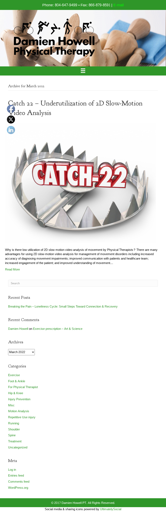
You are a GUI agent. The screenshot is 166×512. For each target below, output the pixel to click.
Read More (12, 269)
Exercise (14, 375)
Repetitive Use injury (21, 417)
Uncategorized (17, 447)
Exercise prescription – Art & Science (57, 329)
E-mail (118, 5)
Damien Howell (18, 329)
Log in (12, 470)
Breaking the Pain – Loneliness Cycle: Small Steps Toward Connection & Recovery (63, 306)
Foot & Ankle (16, 381)
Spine (12, 435)
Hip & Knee (15, 393)
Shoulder (14, 429)
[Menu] (83, 71)
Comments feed (18, 481)
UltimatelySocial (110, 509)
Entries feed (16, 475)
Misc (11, 405)
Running (13, 423)
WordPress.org (18, 488)
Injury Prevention (19, 399)
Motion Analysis (18, 411)
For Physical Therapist (23, 387)
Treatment (14, 441)
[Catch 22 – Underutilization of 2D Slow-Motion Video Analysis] (80, 183)
